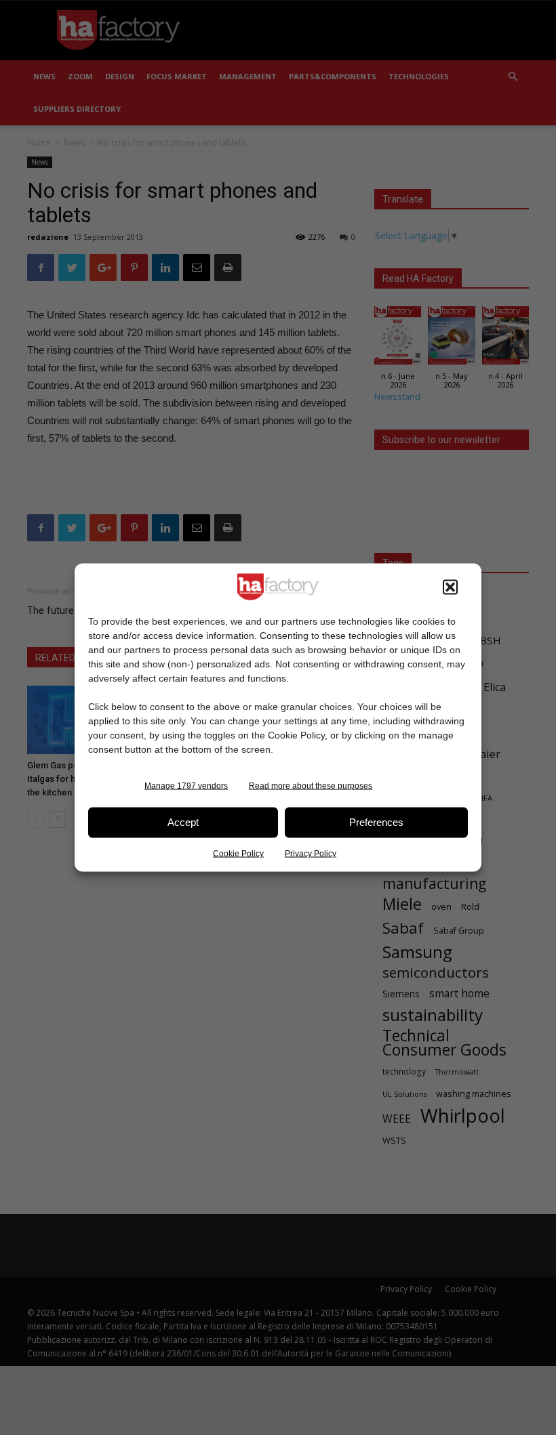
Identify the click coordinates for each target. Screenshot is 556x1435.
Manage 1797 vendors (186, 785)
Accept (183, 822)
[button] (450, 587)
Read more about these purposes (310, 785)
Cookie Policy (238, 853)
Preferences (376, 822)
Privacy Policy (310, 853)
